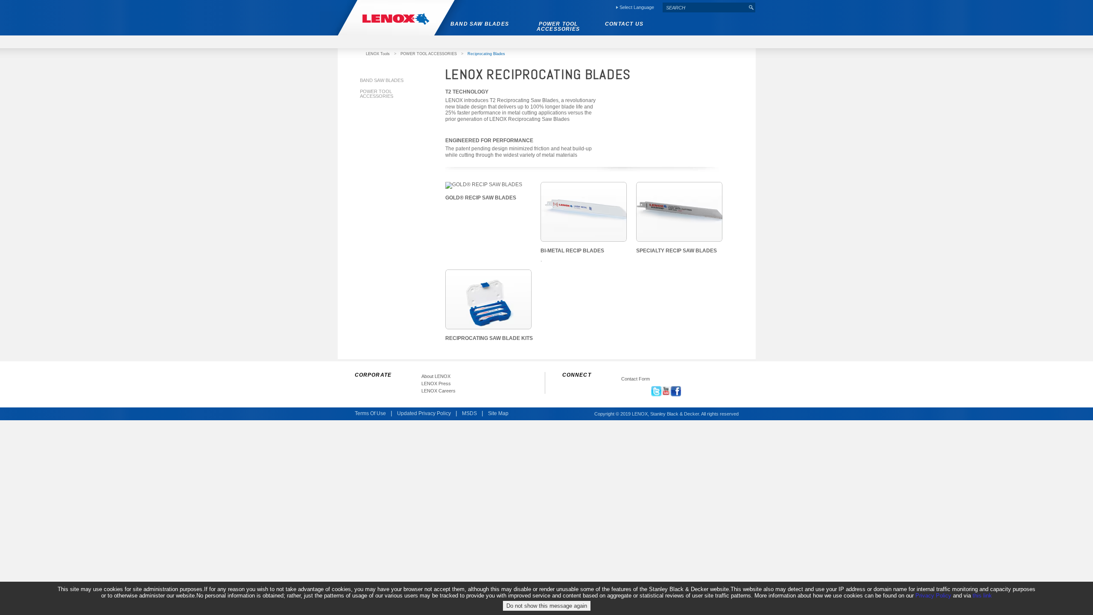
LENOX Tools (378, 54)
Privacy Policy (933, 595)
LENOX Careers (438, 391)
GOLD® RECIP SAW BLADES (480, 197)
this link (982, 595)
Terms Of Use (370, 413)
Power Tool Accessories (376, 94)
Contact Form (635, 379)
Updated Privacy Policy (424, 413)
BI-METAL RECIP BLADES (572, 250)
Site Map (498, 413)
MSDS (469, 413)
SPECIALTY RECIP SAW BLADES (676, 250)
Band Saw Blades (381, 80)
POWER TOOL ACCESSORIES (428, 54)
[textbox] (705, 7)
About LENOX (435, 376)
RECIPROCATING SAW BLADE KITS (489, 338)
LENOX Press (436, 383)
